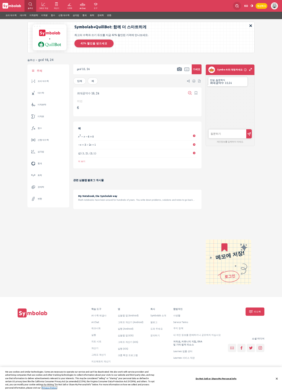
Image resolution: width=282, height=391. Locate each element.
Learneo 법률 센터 (182, 351)
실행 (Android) (125, 328)
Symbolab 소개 (158, 315)
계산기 (94, 348)
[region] (141, 379)
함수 (40, 128)
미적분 (41, 116)
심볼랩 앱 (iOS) (125, 335)
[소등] (252, 5)
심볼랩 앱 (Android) (128, 315)
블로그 (153, 322)
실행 (93, 334)
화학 (40, 175)
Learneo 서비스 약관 (184, 358)
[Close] (276, 378)
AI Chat (95, 322)
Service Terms (180, 322)
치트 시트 (96, 341)
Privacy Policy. (49, 387)
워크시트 (96, 328)
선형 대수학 (43, 140)
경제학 (41, 187)
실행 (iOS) (123, 348)
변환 (40, 199)
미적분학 (42, 104)
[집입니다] (32, 317)
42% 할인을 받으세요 (94, 43)
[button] (179, 71)
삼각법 (41, 151)
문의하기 (155, 335)
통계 (40, 163)
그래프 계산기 (98, 354)
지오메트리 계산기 (101, 361)
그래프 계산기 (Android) (130, 322)
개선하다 (261, 5)
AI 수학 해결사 (99, 315)
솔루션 (31, 60)
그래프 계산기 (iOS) (128, 342)
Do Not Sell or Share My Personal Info (216, 378)
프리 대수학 (43, 81)
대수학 (41, 93)
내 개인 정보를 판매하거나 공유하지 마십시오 (197, 334)
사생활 (176, 315)
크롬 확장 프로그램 (128, 355)
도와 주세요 (156, 328)
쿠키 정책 (178, 328)
